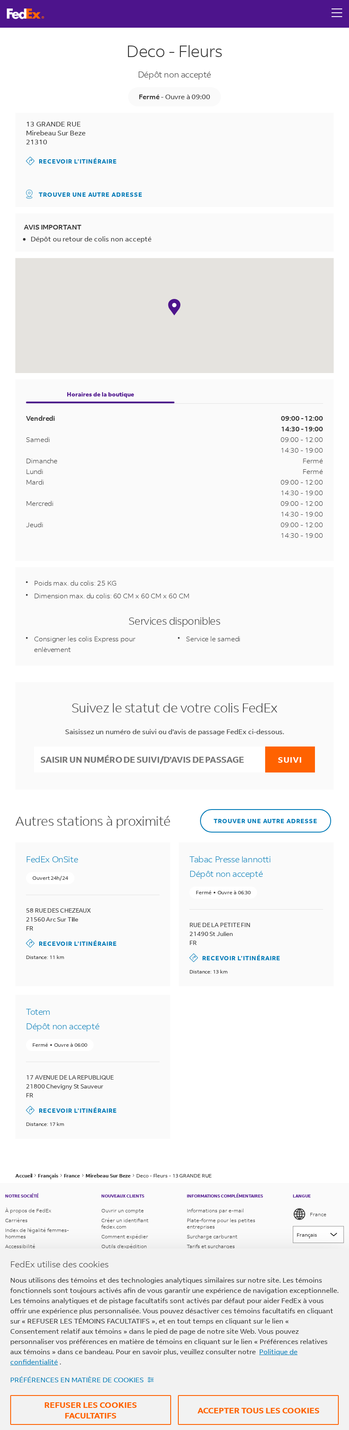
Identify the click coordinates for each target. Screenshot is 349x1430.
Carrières (16, 1220)
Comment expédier (124, 1236)
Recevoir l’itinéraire (71, 161)
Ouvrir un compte (122, 1210)
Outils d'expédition (124, 1246)
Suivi (290, 759)
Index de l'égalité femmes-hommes (37, 1233)
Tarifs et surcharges (211, 1246)
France (318, 1214)
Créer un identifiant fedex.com (125, 1223)
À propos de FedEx (28, 1210)
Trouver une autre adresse (91, 194)
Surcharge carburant (212, 1236)
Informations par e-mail (215, 1210)
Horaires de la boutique (100, 394)
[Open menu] (337, 13)
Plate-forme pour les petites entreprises (221, 1223)
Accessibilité (20, 1246)
